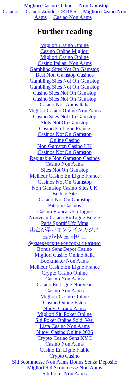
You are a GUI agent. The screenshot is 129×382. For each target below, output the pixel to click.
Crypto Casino (64, 356)
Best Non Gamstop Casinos (65, 75)
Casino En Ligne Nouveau (65, 284)
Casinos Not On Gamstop (65, 134)
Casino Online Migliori (64, 51)
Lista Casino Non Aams (65, 326)
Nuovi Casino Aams (64, 308)
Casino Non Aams (72, 17)
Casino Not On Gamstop (65, 199)
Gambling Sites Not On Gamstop (64, 69)
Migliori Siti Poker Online (64, 314)
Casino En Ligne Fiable (64, 350)
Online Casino (65, 140)
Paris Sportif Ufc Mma (64, 223)
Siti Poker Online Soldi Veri (64, 320)
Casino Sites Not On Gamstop (64, 93)
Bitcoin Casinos (64, 205)
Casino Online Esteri (64, 302)
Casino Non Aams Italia (65, 104)
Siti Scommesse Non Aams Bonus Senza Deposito (64, 362)
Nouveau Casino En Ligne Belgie (64, 217)
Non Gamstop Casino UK (64, 146)
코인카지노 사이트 (64, 236)
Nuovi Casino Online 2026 (64, 332)
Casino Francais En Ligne (64, 211)
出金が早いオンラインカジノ (64, 229)
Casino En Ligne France (64, 128)
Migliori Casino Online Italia (65, 255)
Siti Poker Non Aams (64, 373)
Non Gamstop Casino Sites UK (65, 188)
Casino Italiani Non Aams (65, 63)
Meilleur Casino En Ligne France (65, 176)
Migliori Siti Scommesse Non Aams (64, 367)
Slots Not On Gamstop (64, 122)
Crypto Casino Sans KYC (64, 338)
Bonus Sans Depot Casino (64, 249)
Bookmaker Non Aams (64, 261)
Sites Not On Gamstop (64, 170)
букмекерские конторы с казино (64, 243)
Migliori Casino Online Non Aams (64, 110)
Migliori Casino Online (48, 5)
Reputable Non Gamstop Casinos (65, 158)
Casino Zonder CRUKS (51, 11)
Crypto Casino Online (65, 273)
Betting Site (64, 193)
